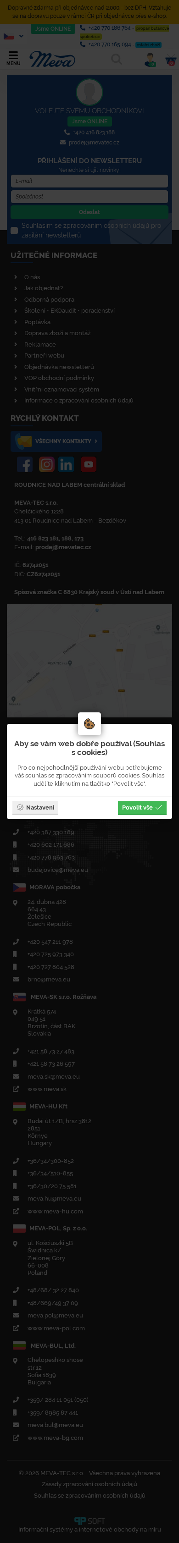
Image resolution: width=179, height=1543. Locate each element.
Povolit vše (137, 807)
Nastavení (40, 807)
